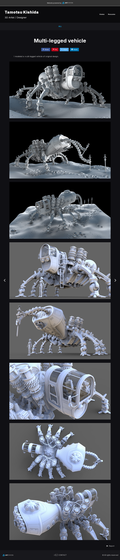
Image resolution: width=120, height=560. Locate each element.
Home (102, 14)
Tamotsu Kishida (22, 12)
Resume (111, 14)
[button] (110, 546)
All (60, 26)
